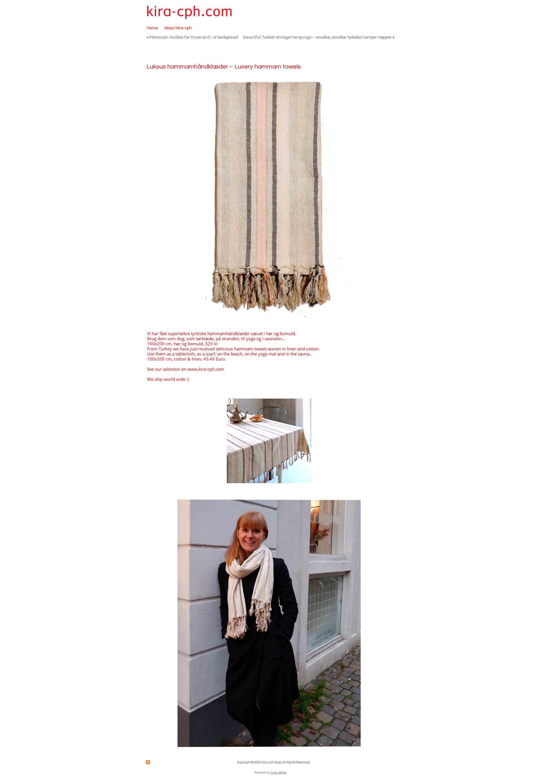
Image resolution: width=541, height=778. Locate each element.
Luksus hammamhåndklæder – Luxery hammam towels (224, 66)
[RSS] (148, 762)
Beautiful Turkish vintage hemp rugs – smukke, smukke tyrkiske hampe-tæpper (317, 37)
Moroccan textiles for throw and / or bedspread (193, 37)
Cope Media (279, 772)
